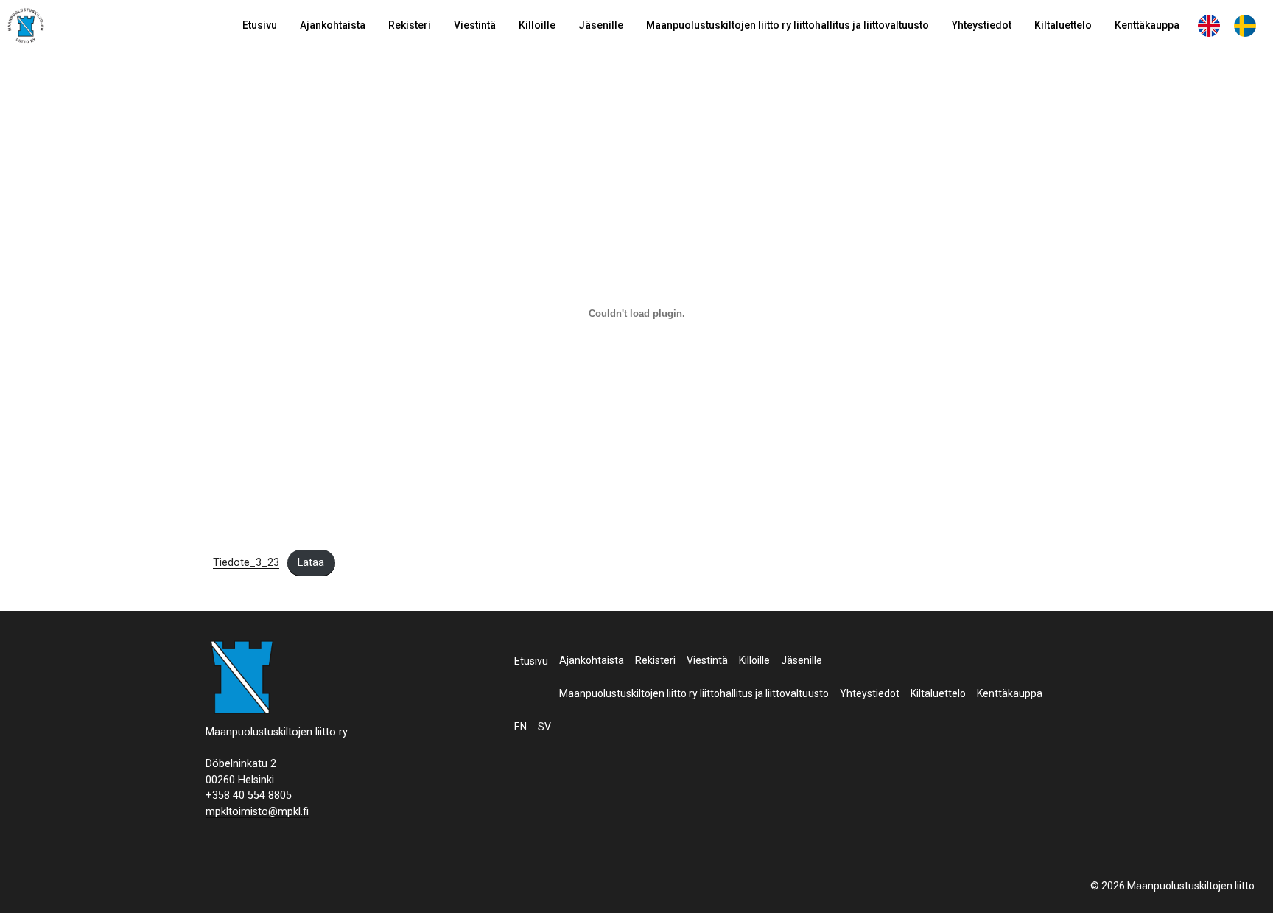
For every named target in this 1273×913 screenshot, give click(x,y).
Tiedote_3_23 (246, 562)
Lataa (311, 562)
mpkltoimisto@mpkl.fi (257, 811)
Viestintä (475, 25)
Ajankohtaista (332, 25)
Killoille (537, 25)
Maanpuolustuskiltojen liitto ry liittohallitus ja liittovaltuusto (787, 25)
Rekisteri (409, 25)
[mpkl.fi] (26, 28)
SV (1245, 25)
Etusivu (259, 25)
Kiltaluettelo (1063, 25)
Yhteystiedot (981, 25)
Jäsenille (600, 25)
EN (1209, 25)
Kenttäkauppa (1147, 25)
